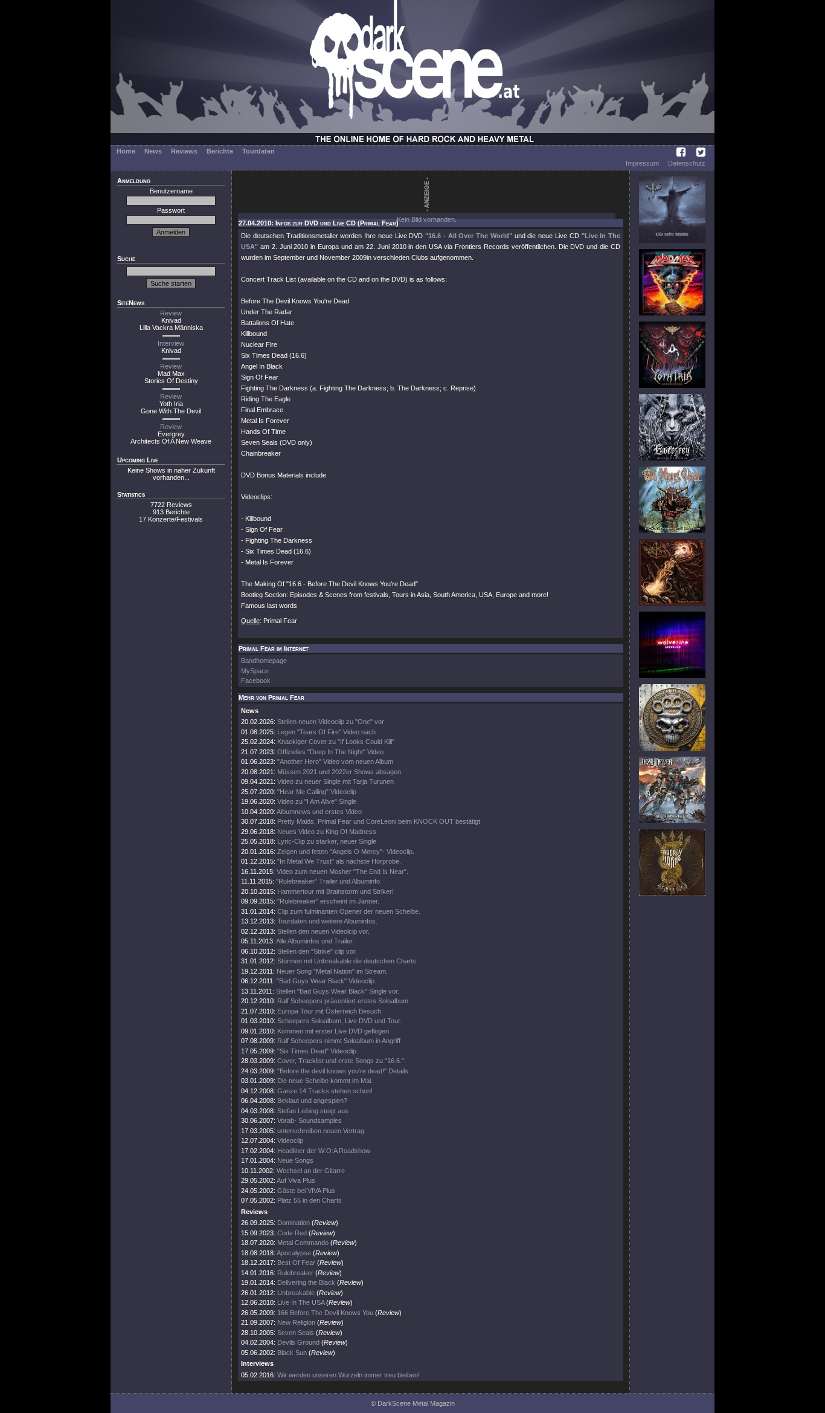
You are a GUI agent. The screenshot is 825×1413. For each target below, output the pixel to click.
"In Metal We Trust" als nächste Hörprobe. (339, 861)
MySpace (255, 670)
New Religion (296, 1322)
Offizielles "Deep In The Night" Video (330, 751)
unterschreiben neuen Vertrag (320, 1130)
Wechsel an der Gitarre (311, 1170)
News (153, 151)
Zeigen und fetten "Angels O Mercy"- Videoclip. (345, 851)
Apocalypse (294, 1252)
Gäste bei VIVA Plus (306, 1190)
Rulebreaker (295, 1272)
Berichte (220, 151)
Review (171, 313)
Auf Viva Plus (296, 1180)
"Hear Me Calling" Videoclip (316, 791)
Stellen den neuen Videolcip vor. (323, 931)
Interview (171, 343)
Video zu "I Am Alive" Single (316, 801)
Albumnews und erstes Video (319, 811)
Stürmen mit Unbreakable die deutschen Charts (346, 961)
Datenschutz (686, 163)
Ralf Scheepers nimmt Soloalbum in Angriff (338, 1040)
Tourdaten (258, 151)
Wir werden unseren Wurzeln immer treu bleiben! (348, 1375)
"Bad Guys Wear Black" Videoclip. (326, 981)
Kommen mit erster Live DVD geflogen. (334, 1031)
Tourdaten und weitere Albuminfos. (327, 921)
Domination (293, 1222)
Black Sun (292, 1352)
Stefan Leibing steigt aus (312, 1110)
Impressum (642, 163)
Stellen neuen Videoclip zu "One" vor (330, 721)
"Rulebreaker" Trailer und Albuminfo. (329, 881)
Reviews (184, 151)
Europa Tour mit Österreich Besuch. (330, 1011)
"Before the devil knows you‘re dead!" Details (342, 1071)
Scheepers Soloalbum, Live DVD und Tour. (339, 1020)
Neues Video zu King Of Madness (326, 831)
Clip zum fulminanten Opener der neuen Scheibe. (348, 911)
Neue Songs (295, 1160)
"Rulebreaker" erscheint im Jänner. (328, 901)
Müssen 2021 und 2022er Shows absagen (339, 771)
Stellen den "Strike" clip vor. (317, 951)
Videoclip (290, 1140)
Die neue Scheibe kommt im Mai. (325, 1080)
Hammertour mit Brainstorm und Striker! (335, 891)
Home (126, 151)
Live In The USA (300, 1302)
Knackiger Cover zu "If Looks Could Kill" (335, 741)
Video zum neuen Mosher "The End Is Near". (342, 871)
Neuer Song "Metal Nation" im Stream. (332, 971)
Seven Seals (295, 1332)
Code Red (292, 1233)
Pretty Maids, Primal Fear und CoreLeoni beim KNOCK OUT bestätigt (378, 821)
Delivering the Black (306, 1282)
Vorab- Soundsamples (309, 1120)
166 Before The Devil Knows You (325, 1312)
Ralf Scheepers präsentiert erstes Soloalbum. (343, 1000)
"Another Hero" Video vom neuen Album (335, 761)
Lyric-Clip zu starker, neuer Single (326, 841)
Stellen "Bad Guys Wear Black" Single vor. (337, 991)
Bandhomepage (264, 660)
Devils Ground (298, 1342)
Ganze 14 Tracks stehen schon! (325, 1091)
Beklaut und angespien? (312, 1100)
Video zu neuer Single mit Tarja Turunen (335, 781)
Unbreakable (296, 1292)
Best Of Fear (296, 1262)
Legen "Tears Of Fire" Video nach (326, 732)
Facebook (256, 680)
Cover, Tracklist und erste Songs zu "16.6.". (341, 1060)
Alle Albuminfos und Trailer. (315, 941)
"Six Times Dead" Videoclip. (317, 1051)
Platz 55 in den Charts (309, 1200)
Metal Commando (303, 1242)
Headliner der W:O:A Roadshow (323, 1150)
